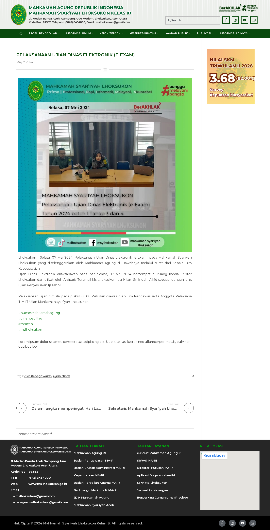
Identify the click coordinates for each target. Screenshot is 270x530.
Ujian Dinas (61, 376)
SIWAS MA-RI (147, 460)
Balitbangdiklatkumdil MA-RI (95, 490)
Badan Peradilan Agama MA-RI (97, 482)
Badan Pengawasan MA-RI (94, 460)
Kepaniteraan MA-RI (89, 475)
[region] (231, 76)
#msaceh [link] (25, 324)
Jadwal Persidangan (152, 490)
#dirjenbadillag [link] (30, 318)
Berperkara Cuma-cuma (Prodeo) (162, 497)
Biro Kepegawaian (38, 376)
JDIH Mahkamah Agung (92, 497)
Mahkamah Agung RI (90, 453)
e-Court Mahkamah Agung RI (159, 453)
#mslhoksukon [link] (30, 329)
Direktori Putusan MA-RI (155, 468)
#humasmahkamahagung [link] (39, 313)
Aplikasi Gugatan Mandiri (156, 475)
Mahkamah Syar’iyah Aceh (94, 505)
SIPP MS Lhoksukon (152, 482)
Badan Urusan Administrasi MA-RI (99, 468)
